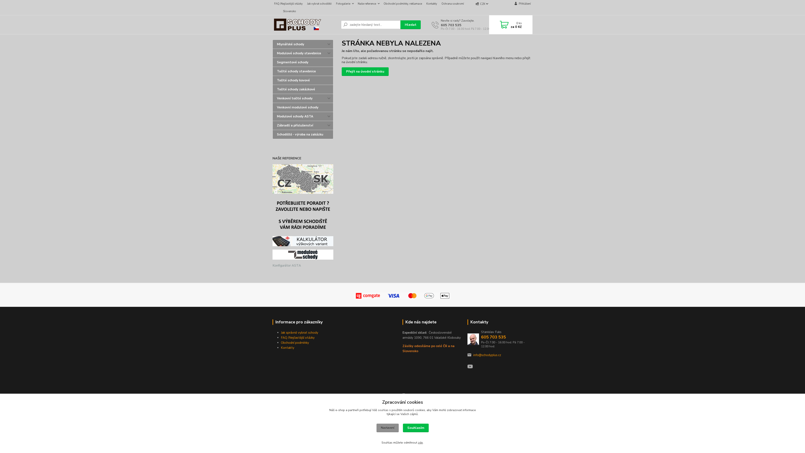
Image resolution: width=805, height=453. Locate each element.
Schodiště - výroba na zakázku (300, 134)
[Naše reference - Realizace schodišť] (303, 178)
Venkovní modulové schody (297, 107)
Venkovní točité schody (295, 98)
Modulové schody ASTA (295, 116)
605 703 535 (451, 25)
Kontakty (431, 4)
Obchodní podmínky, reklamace (403, 4)
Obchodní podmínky (295, 343)
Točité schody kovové (293, 80)
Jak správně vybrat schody (299, 333)
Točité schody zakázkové (296, 89)
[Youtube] (472, 368)
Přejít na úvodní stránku (365, 71)
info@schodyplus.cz (487, 355)
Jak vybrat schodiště (319, 4)
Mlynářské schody (290, 44)
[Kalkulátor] (303, 241)
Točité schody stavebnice (296, 71)
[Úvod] (305, 24)
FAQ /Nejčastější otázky (288, 4)
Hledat (410, 24)
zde (420, 443)
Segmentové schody (292, 62)
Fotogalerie (343, 4)
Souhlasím (415, 428)
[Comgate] (402, 296)
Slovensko (289, 11)
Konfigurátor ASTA (287, 265)
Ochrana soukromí (452, 4)
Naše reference (367, 4)
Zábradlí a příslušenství (295, 125)
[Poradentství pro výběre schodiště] (303, 214)
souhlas (383, 410)
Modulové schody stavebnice (299, 53)
